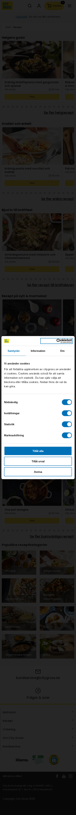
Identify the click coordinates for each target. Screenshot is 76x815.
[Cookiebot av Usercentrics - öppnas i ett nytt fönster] (56, 341)
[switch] (67, 413)
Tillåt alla (38, 450)
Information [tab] (38, 350)
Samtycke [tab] (14, 350)
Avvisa (38, 471)
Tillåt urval (38, 461)
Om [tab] (62, 350)
